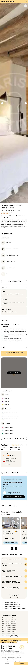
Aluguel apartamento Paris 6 (9, 627)
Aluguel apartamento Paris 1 (8, 618)
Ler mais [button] (6, 336)
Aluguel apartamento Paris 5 (9, 625)
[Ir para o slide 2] (11, 526)
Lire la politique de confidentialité (9, 659)
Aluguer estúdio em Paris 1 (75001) (11, 604)
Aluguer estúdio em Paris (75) (10, 602)
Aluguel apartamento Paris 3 (9, 621)
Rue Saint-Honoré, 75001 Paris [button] (10, 210)
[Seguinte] (26, 103)
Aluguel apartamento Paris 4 (9, 623)
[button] (14, 233)
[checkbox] (25, 5)
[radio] (3, 455)
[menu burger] (26, 2)
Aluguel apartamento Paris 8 (9, 631)
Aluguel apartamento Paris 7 (9, 629)
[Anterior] (2, 103)
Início (4, 600)
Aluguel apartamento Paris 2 (9, 619)
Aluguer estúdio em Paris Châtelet (11, 606)
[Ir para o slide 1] (10, 526)
